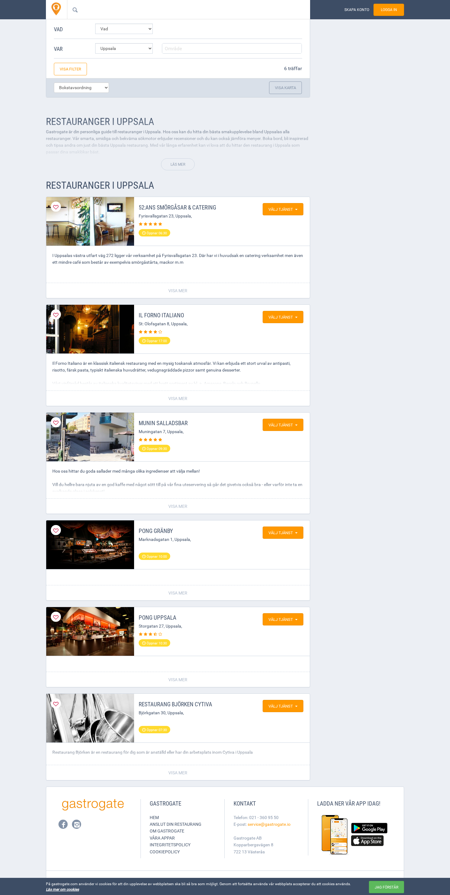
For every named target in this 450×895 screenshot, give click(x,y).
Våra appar (162, 838)
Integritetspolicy (170, 845)
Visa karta (285, 87)
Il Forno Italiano (161, 315)
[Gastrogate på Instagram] (76, 826)
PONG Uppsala (157, 617)
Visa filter (70, 69)
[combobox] (178, 9)
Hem (154, 817)
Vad (58, 29)
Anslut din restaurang (175, 824)
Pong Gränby (156, 531)
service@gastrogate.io (269, 824)
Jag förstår (386, 887)
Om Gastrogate (167, 831)
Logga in (389, 9)
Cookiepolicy (165, 852)
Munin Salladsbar (163, 423)
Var (58, 48)
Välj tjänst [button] (280, 209)
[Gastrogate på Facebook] (63, 826)
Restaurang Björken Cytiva (175, 704)
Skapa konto (356, 9)
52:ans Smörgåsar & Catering (177, 207)
